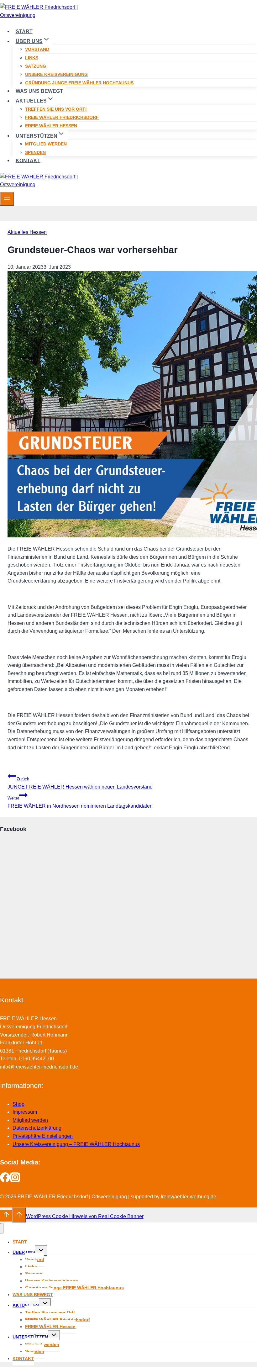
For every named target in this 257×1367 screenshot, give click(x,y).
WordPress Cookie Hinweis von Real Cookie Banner (85, 1216)
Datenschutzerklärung (37, 1128)
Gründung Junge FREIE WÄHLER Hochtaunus (79, 82)
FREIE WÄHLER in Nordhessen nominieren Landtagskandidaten (80, 802)
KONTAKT (28, 160)
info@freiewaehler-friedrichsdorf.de (39, 1066)
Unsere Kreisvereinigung (56, 74)
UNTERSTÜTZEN (30, 1336)
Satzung (35, 66)
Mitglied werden (46, 143)
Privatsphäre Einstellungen (43, 1136)
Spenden (35, 152)
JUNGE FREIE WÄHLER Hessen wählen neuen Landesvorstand (80, 783)
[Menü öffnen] (7, 199)
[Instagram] (15, 1180)
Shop (18, 1104)
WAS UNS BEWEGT (39, 90)
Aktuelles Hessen (27, 232)
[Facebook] (5, 1180)
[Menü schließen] (1, 1228)
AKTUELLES (26, 1305)
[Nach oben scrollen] (6, 1216)
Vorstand (37, 49)
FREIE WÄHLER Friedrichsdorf (62, 117)
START (24, 31)
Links (31, 57)
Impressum (25, 1112)
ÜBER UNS (24, 1252)
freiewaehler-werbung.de (188, 1196)
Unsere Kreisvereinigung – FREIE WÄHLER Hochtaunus (76, 1144)
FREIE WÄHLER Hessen (51, 125)
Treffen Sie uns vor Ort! (56, 109)
